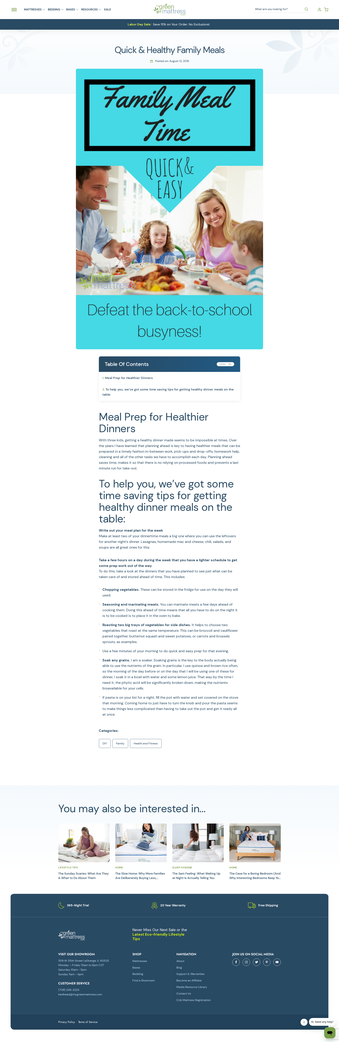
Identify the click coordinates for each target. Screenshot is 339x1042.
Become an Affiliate (189, 980)
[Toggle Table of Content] (225, 364)
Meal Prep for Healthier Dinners (129, 378)
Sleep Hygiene (182, 867)
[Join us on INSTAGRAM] (246, 962)
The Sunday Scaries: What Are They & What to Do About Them (83, 876)
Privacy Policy (66, 1022)
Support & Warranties (190, 974)
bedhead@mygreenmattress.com (80, 994)
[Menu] (14, 9)
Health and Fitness (146, 743)
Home (119, 867)
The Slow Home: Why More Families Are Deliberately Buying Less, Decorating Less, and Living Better (140, 876)
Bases (70, 9)
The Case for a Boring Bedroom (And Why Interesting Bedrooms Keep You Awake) (255, 876)
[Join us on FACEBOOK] (236, 962)
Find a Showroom (143, 980)
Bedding (54, 9)
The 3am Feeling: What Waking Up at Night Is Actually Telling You (196, 876)
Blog (179, 967)
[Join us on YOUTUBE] (277, 962)
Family (120, 743)
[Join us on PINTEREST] (266, 962)
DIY (105, 743)
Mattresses (33, 9)
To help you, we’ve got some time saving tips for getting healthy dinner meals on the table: (168, 392)
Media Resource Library (191, 987)
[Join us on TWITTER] (256, 962)
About (180, 961)
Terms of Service (87, 1022)
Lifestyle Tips (68, 867)
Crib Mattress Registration (193, 1000)
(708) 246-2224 (68, 990)
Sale (107, 9)
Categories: (108, 730)
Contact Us (183, 993)
